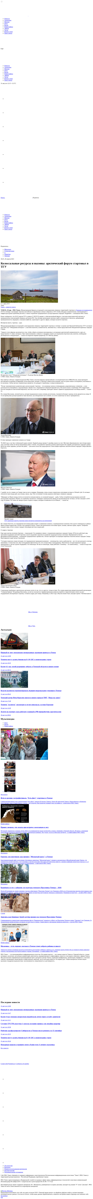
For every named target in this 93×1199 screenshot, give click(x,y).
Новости (7, 18)
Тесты (6, 30)
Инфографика (8, 27)
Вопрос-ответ (8, 31)
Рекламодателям (9, 1170)
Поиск (3, 197)
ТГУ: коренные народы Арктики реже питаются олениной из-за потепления (28, 520)
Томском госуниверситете (84, 310)
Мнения (6, 22)
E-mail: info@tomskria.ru (8, 1063)
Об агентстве (8, 1165)
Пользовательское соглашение (13, 1172)
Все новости (4, 1048)
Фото (6, 23)
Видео (6, 25)
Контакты (7, 1167)
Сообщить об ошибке (22, 1063)
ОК (2, 1197)
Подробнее (4, 1196)
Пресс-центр (8, 33)
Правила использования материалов (15, 1169)
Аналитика (7, 20)
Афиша (6, 28)
